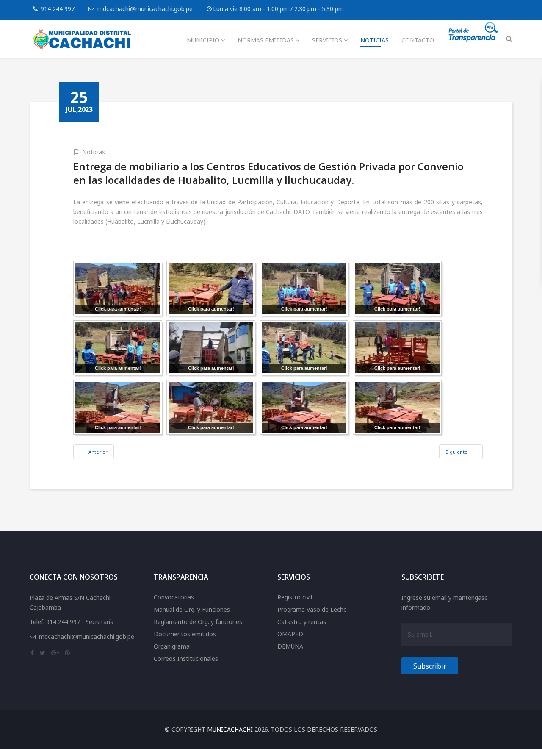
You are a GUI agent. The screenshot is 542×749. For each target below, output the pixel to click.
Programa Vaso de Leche (312, 609)
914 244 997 (58, 9)
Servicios (327, 40)
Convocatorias (174, 597)
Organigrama (172, 646)
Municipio (203, 40)
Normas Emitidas (266, 40)
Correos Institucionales (186, 659)
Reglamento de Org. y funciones (198, 622)
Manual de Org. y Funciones (192, 609)
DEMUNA (290, 646)
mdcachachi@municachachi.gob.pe (145, 9)
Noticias (374, 40)
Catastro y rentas (301, 622)
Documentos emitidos (185, 634)
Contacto (417, 40)
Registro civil (294, 597)
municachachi (230, 729)
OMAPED (290, 634)
